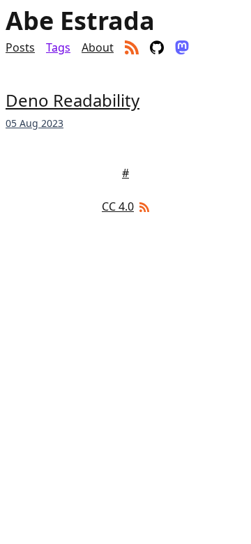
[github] (157, 47)
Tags (58, 47)
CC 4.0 (118, 206)
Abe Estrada (80, 20)
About (98, 47)
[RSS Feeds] (143, 206)
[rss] (132, 47)
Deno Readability (72, 100)
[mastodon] (182, 47)
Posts (20, 47)
